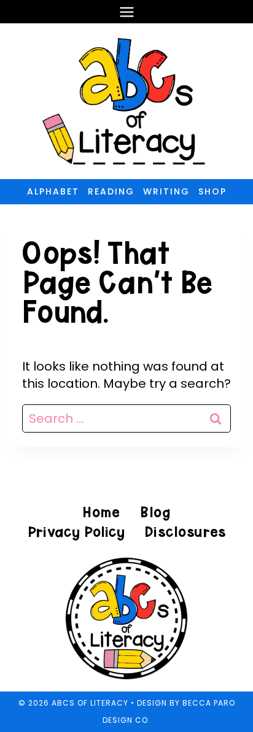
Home (101, 512)
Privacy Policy (76, 531)
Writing (166, 191)
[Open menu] (126, 11)
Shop (212, 191)
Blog (155, 512)
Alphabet (53, 191)
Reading (111, 191)
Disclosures (185, 531)
